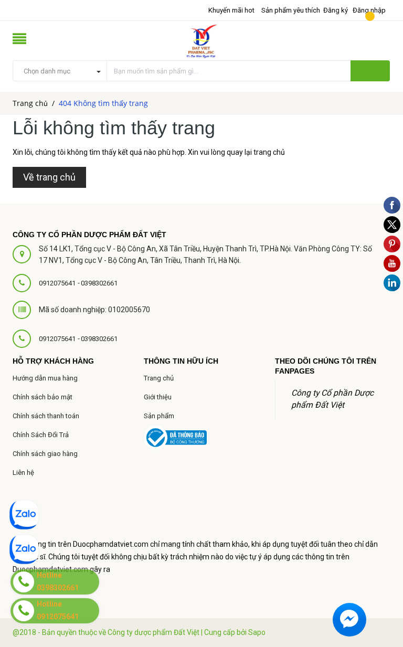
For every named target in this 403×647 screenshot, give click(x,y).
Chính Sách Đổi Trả (41, 435)
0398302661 (99, 283)
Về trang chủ (49, 177)
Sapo (257, 632)
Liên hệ (23, 472)
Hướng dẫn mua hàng (45, 378)
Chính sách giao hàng (45, 454)
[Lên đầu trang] (382, 555)
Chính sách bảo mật (42, 397)
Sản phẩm (159, 416)
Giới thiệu (158, 397)
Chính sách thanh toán (46, 416)
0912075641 (58, 283)
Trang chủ (159, 378)
